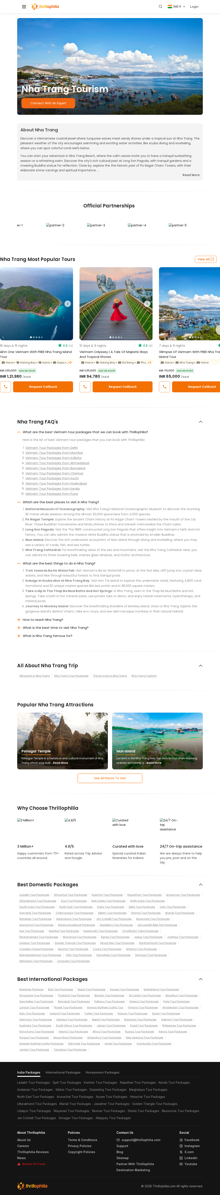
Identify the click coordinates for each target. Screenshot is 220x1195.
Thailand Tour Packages (74, 995)
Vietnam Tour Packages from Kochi (52, 478)
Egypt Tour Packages (144, 1025)
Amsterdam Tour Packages (180, 1007)
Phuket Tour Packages (68, 1007)
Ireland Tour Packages (73, 1031)
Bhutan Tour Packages (109, 995)
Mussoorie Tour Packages (153, 919)
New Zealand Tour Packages (144, 1037)
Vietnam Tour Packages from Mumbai (54, 453)
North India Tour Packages (147, 901)
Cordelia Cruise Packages (36, 949)
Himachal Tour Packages (70, 895)
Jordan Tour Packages (34, 1049)
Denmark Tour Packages (84, 1043)
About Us (24, 1140)
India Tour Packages (110, 907)
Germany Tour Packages (35, 1019)
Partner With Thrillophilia (135, 1164)
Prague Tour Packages (34, 1037)
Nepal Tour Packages (106, 1019)
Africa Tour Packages (107, 1031)
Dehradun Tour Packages (36, 961)
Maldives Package (31, 989)
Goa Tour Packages (74, 901)
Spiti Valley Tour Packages (108, 901)
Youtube (191, 1164)
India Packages (28, 1072)
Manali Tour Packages (179, 913)
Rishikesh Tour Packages (35, 919)
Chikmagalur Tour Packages (74, 913)
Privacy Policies (80, 1146)
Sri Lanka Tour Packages (145, 995)
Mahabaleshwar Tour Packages (40, 955)
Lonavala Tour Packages (73, 961)
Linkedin (191, 1158)
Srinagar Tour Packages (151, 955)
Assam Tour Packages (111, 1096)
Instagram (192, 1146)
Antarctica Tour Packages (104, 1037)
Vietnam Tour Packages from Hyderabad (56, 483)
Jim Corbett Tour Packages (114, 919)
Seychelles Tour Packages (36, 1001)
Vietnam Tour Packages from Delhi (51, 448)
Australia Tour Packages (35, 1025)
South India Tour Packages (37, 907)
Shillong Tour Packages (141, 949)
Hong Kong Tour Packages (36, 1031)
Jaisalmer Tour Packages (112, 1104)
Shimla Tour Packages (146, 913)
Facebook (192, 1140)
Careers (23, 1146)
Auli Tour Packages (31, 931)
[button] (5, 304)
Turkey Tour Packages (98, 1013)
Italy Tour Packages (32, 1013)
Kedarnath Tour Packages (101, 931)
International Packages (63, 1072)
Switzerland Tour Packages (161, 989)
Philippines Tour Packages (179, 1025)
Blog (119, 1152)
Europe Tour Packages (124, 989)
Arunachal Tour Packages (36, 925)
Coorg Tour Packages (107, 949)
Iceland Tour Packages (65, 1013)
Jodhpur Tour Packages (183, 937)
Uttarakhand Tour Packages (37, 901)
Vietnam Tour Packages (176, 1019)
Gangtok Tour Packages (35, 913)
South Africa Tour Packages (74, 1025)
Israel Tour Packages (118, 1043)
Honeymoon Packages (102, 1072)
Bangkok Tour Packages (74, 1001)
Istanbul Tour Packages (72, 1019)
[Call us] (5, 386)
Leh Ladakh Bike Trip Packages (157, 925)
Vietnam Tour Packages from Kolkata (53, 458)
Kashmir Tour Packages (107, 895)
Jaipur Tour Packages (148, 937)
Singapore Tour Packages (36, 995)
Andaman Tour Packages (183, 895)
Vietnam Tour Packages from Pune (51, 494)
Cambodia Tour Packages (153, 1043)
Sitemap (122, 1158)
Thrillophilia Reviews (33, 1152)
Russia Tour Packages (139, 1031)
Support (122, 1146)
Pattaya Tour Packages (109, 1001)
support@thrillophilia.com (141, 1140)
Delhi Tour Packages (142, 907)
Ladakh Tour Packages (34, 895)
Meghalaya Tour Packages (74, 919)
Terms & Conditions (82, 1140)
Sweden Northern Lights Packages (41, 1043)
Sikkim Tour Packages (112, 913)
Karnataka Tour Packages (113, 955)
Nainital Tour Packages (64, 931)
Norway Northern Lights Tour (105, 1007)
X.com (189, 1152)
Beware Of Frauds (34, 1164)
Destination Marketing (133, 1170)
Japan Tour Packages (111, 1025)
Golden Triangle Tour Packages (75, 943)
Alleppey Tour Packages (113, 1118)
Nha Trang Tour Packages (71, 676)
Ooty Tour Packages (173, 907)
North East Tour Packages (76, 907)
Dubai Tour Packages (91, 989)
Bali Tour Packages (60, 989)
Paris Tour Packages (176, 1001)
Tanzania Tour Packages (70, 1049)
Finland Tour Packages (143, 1007)
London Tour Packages (34, 1007)
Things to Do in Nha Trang (110, 676)
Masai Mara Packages (68, 1037)
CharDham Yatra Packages (140, 931)
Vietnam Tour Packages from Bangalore (55, 468)
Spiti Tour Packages (67, 1082)
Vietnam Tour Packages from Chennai (54, 473)
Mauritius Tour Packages (181, 995)
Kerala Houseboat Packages (76, 925)
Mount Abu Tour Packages (117, 943)
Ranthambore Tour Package (157, 943)
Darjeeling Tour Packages (116, 925)
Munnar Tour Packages (73, 949)
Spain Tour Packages (166, 1013)
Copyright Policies (81, 1152)
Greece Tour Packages (144, 1001)
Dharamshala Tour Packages (38, 937)
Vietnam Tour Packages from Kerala (52, 488)
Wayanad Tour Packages (79, 937)
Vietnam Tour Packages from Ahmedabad (57, 463)
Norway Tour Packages (133, 1013)
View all (204, 259)
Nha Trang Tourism (144, 676)
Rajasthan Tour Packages (144, 895)
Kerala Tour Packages (115, 937)
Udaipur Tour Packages (34, 943)
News (21, 1158)
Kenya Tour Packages (173, 1031)
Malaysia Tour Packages (140, 1019)
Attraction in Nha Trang (34, 676)
